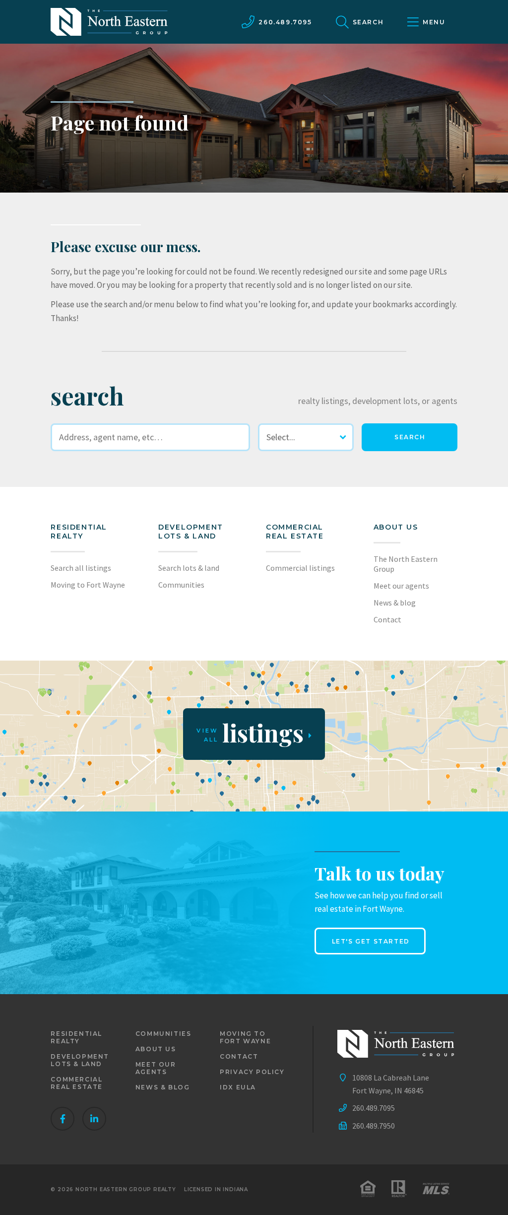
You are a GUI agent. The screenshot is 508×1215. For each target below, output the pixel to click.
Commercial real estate (77, 1083)
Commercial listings (300, 568)
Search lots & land (188, 568)
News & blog (395, 603)
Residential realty (79, 531)
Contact (387, 619)
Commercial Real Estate (295, 531)
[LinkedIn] (94, 1119)
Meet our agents (401, 586)
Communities (181, 585)
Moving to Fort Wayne (88, 585)
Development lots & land (190, 531)
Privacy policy (252, 1072)
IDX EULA (238, 1087)
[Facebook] (62, 1119)
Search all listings (81, 568)
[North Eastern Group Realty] (109, 22)
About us (396, 527)
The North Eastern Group (406, 564)
